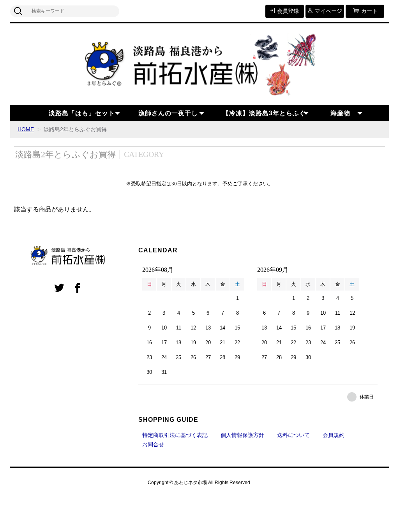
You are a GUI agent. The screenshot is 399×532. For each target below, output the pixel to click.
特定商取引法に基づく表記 (175, 435)
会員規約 (333, 435)
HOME (26, 129)
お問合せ (153, 444)
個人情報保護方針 (242, 435)
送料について (293, 435)
